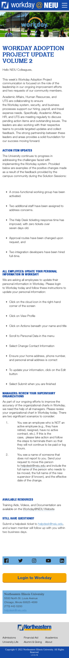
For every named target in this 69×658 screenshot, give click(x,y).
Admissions (9, 637)
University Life (10, 641)
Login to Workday (34, 577)
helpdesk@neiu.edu (50, 524)
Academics (51, 637)
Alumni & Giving (33, 641)
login (34, 655)
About (48, 641)
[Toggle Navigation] (64, 6)
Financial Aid (31, 637)
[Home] (34, 5)
